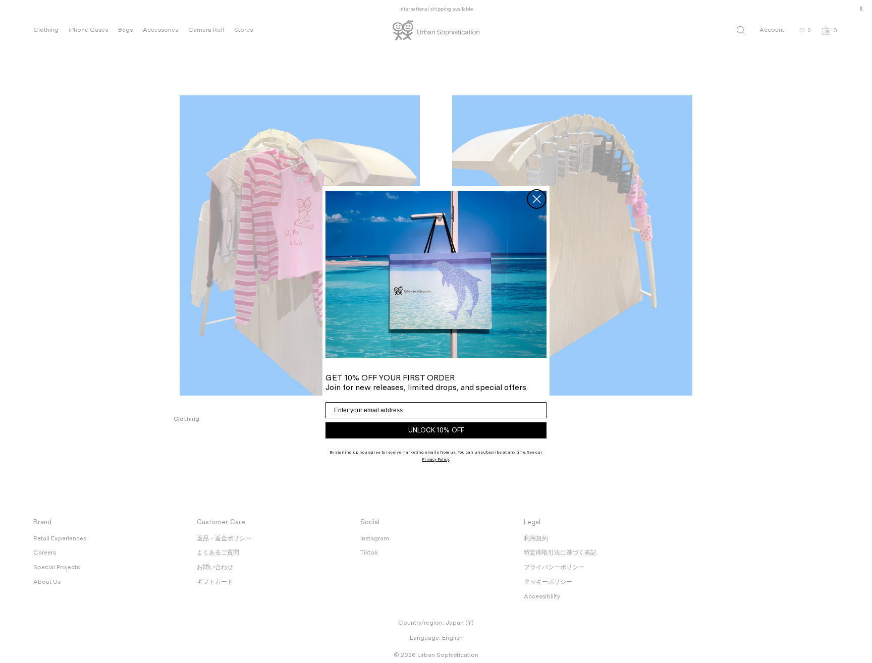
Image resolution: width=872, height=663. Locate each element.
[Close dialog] (537, 199)
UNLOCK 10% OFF (436, 430)
